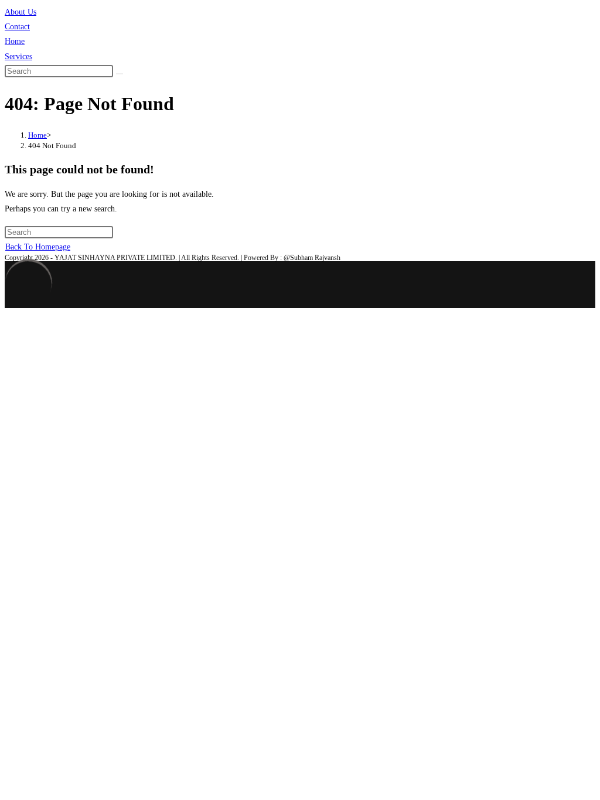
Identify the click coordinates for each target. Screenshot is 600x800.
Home (15, 41)
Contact (17, 26)
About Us (20, 12)
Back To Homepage (37, 246)
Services (18, 56)
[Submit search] (119, 74)
